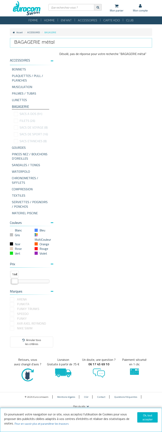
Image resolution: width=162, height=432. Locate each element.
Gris (17, 235)
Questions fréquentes (125, 397)
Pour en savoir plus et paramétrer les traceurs (42, 424)
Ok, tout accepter (147, 417)
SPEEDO (23, 314)
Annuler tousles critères (33, 342)
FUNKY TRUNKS (28, 309)
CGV (86, 397)
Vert (17, 253)
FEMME (33, 20)
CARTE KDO (111, 20)
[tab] (31, 62)
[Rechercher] (98, 7)
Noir (17, 244)
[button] (31, 60)
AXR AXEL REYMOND (31, 323)
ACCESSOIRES (87, 20)
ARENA (22, 299)
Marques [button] (16, 291)
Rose (18, 248)
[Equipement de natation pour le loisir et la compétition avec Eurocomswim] (26, 8)
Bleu (42, 230)
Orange (44, 244)
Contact (101, 397)
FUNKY (22, 318)
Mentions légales (66, 397)
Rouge (44, 248)
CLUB (130, 20)
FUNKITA (23, 304)
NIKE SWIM (24, 328)
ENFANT (66, 20)
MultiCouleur (43, 239)
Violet (43, 253)
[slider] (14, 281)
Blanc (18, 230)
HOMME (49, 20)
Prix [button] (12, 264)
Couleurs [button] (16, 222)
